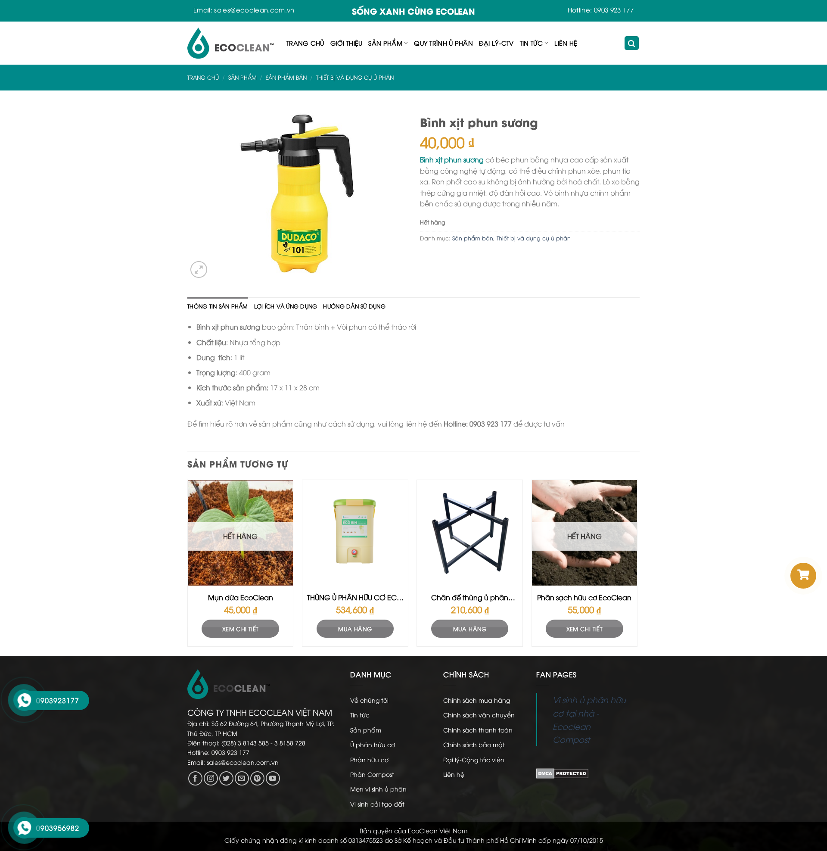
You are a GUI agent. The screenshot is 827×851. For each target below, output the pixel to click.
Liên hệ (565, 43)
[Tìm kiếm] (632, 43)
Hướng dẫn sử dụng (354, 306)
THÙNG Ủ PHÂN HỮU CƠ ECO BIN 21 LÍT (355, 597)
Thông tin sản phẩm (217, 306)
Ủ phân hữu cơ (372, 744)
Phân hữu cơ (369, 759)
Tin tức (531, 43)
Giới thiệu (346, 43)
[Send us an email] (242, 778)
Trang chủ (305, 43)
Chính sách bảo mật (474, 744)
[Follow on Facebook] (195, 778)
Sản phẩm (385, 43)
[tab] (217, 306)
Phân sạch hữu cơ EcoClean (584, 597)
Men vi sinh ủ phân (378, 789)
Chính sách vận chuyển (479, 715)
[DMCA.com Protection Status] (562, 772)
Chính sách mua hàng (476, 700)
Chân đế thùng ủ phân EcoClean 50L (469, 597)
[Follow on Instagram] (211, 778)
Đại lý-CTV (496, 43)
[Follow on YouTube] (273, 778)
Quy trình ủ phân (443, 43)
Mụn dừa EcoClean (240, 597)
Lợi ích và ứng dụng (285, 306)
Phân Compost (372, 774)
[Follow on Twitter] (226, 778)
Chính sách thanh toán (478, 730)
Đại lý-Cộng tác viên (473, 759)
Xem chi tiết (240, 629)
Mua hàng (355, 629)
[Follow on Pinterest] (257, 778)
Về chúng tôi (369, 700)
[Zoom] (198, 269)
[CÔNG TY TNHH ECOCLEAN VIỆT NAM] (230, 43)
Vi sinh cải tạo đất (377, 804)
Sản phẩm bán (286, 77)
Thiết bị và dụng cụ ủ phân (355, 77)
